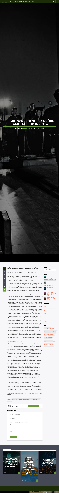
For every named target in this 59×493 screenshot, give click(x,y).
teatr (54, 351)
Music (23, 122)
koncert (39, 407)
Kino (44, 318)
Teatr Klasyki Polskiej (48, 352)
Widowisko (51, 354)
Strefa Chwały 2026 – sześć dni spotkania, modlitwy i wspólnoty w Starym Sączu (50, 287)
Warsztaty (45, 327)
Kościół (9, 409)
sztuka (50, 351)
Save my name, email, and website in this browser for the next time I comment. (26, 444)
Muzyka (13, 409)
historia (53, 342)
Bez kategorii (46, 314)
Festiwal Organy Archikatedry (50, 341)
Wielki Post (46, 355)
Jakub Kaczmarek (33, 407)
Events (45, 316)
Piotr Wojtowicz (27, 133)
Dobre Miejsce (46, 338)
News (26, 122)
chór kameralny (16, 407)
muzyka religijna (36, 409)
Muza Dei (49, 345)
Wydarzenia (22, 1)
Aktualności (16, 1)
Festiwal (45, 317)
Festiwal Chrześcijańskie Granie (50, 339)
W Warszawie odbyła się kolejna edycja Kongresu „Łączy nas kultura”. (50, 304)
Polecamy (29, 122)
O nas (11, 1)
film (45, 342)
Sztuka (45, 324)
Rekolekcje (46, 351)
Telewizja (45, 325)
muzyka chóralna (19, 409)
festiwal (52, 338)
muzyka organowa (47, 348)
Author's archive (33, 415)
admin (5, 482)
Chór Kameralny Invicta (24, 407)
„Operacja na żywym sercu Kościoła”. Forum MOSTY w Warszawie (49, 299)
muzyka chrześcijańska (27, 409)
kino (45, 344)
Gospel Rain (48, 342)
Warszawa (10, 410)
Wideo (33, 1)
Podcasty (28, 1)
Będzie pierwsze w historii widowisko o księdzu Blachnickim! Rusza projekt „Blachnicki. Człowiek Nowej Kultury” (50, 293)
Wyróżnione (45, 331)
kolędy (48, 344)
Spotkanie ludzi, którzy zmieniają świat (51, 308)
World (44, 328)
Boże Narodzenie (47, 336)
